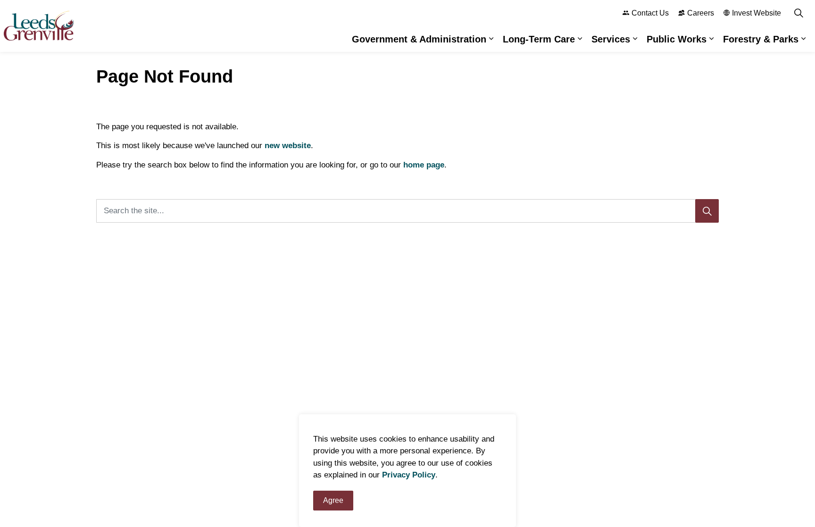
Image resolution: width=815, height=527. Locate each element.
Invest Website (756, 13)
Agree (333, 500)
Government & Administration (419, 39)
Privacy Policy (408, 475)
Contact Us (650, 13)
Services (610, 39)
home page (423, 164)
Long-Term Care (539, 39)
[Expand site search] (798, 13)
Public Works (677, 39)
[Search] (707, 211)
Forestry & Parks (760, 39)
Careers (700, 13)
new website (288, 145)
